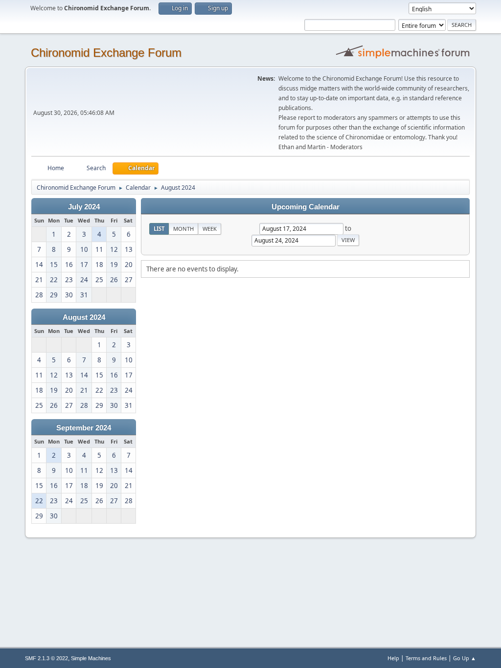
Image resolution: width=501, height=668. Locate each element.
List (159, 228)
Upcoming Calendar (306, 207)
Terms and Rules (426, 658)
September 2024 (83, 428)
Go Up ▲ (464, 658)
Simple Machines (91, 658)
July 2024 (84, 207)
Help (393, 658)
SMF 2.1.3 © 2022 (46, 658)
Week (210, 228)
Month (183, 228)
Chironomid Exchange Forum (106, 52)
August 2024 (84, 317)
